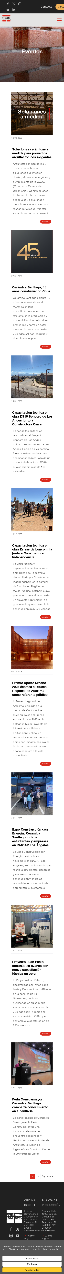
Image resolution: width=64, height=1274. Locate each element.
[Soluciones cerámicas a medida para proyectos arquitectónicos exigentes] (32, 93)
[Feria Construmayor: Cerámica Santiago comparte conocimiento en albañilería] (32, 1043)
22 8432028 (48, 1231)
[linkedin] (13, 9)
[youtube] (8, 9)
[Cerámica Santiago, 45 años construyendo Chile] (32, 231)
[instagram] (19, 3)
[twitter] (13, 3)
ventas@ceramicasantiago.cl (39, 1231)
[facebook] (8, 3)
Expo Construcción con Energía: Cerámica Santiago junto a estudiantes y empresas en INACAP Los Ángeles (30, 837)
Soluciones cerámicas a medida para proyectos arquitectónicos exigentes (32, 153)
